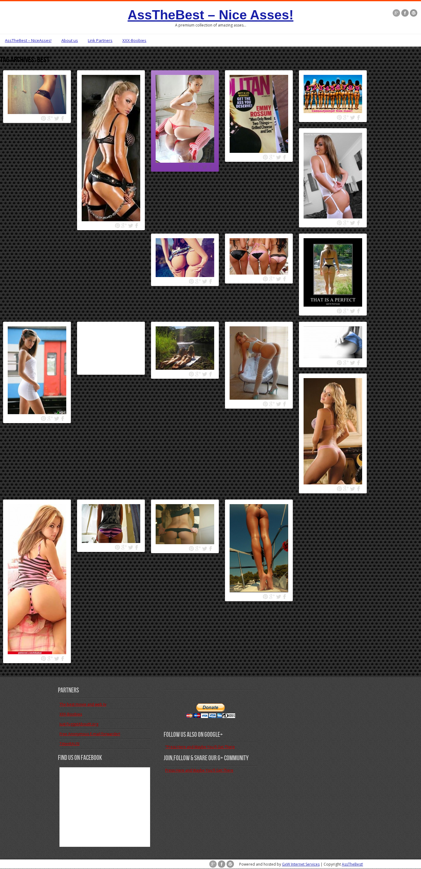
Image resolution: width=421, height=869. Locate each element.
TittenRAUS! (69, 743)
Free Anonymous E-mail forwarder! (89, 733)
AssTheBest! (352, 864)
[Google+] (396, 13)
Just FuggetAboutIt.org (78, 724)
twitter (56, 118)
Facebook (63, 118)
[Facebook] (405, 13)
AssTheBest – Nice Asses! (210, 14)
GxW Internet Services (301, 864)
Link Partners (100, 40)
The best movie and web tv (82, 704)
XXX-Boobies (134, 40)
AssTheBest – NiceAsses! (28, 40)
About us (69, 40)
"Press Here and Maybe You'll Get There (200, 746)
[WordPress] (413, 13)
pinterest (44, 118)
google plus (50, 118)
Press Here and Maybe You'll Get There (199, 770)
